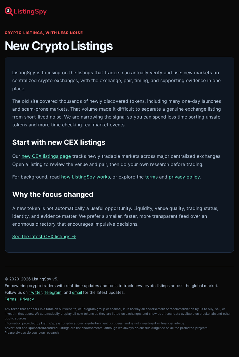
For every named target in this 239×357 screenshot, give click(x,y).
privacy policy (184, 177)
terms (151, 177)
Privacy (27, 299)
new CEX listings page (46, 156)
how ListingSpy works (85, 177)
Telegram (52, 292)
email (77, 292)
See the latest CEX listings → (44, 236)
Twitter (35, 292)
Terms (10, 299)
